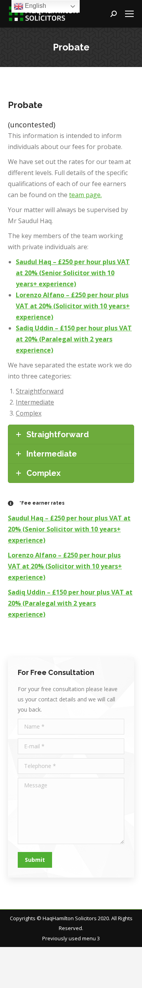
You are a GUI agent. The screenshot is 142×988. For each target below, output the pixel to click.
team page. (85, 194)
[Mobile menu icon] (129, 14)
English (34, 5)
